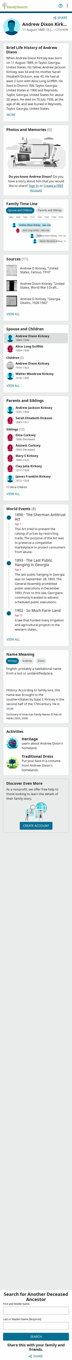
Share (62, 18)
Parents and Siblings (50, 210)
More (11, 115)
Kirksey (12, 661)
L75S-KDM (62, 29)
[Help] (60, 6)
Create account (36, 826)
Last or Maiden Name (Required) (22, 1319)
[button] (36, 270)
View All (13, 314)
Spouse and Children (20, 210)
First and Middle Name (16, 1304)
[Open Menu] (67, 6)
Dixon (41, 661)
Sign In (34, 186)
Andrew (27, 661)
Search (36, 1337)
